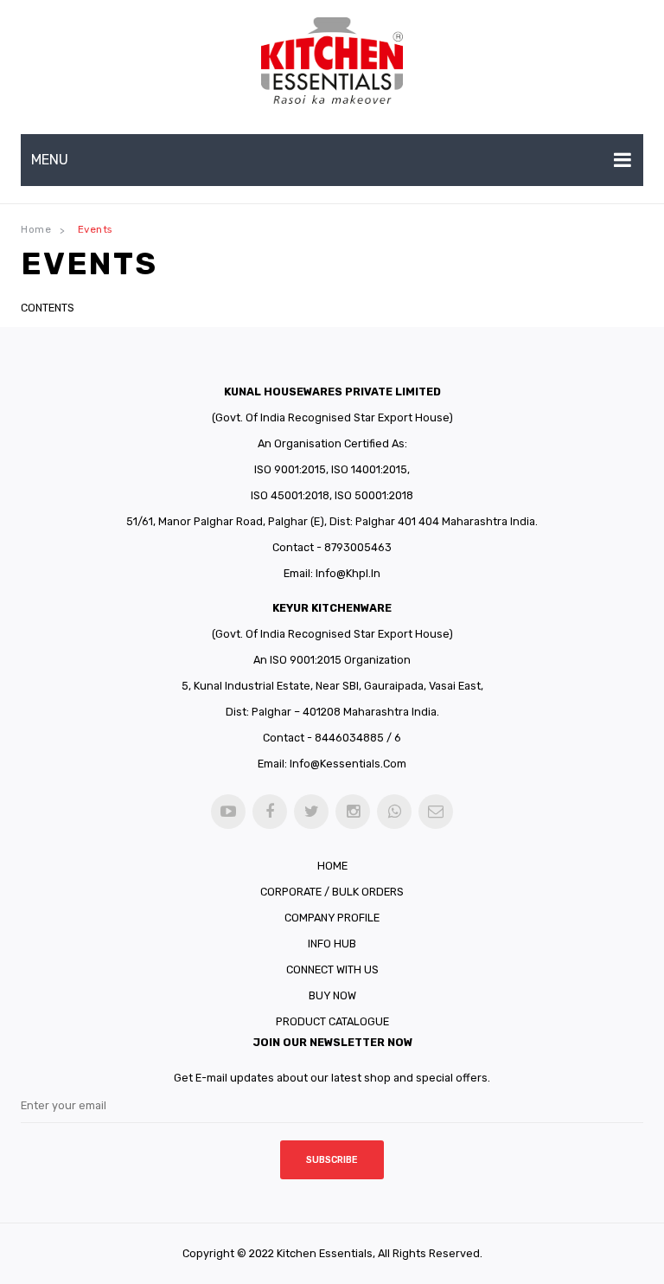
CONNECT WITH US (332, 969)
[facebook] (269, 811)
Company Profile (332, 917)
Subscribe (332, 1159)
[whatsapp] (394, 811)
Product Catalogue (332, 1021)
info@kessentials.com (348, 763)
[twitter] (311, 811)
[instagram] (352, 811)
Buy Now (332, 995)
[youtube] (228, 811)
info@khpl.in (348, 573)
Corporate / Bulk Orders (332, 891)
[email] (435, 811)
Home (36, 229)
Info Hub (332, 943)
